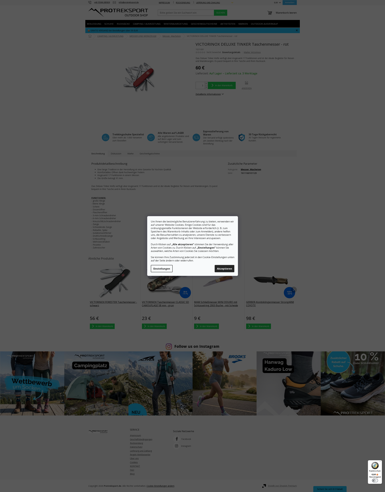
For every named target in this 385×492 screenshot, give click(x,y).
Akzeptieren (224, 268)
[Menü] (380, 462)
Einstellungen (161, 268)
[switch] (375, 480)
